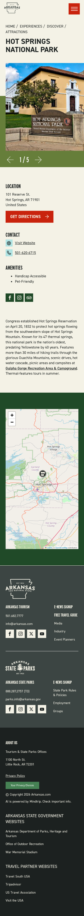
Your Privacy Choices (22, 785)
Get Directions (25, 216)
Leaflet (49, 547)
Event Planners (64, 639)
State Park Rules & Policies (64, 692)
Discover (55, 26)
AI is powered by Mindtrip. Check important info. (38, 801)
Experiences (31, 26)
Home (10, 26)
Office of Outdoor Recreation (25, 844)
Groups (58, 711)
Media (58, 623)
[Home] (12, 9)
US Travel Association (21, 892)
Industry (60, 631)
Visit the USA (14, 900)
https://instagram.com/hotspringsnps (19, 297)
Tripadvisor (13, 884)
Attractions (17, 32)
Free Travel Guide (65, 615)
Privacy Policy (15, 776)
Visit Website (25, 242)
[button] (42, 474)
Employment (61, 703)
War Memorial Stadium (21, 852)
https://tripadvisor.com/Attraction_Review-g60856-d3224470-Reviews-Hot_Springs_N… (29, 297)
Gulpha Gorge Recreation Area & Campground (41, 368)
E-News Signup (63, 606)
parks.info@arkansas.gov (23, 699)
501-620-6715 (25, 252)
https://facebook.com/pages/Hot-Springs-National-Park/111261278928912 (10, 297)
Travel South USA (18, 876)
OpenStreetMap (61, 547)
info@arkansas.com (19, 624)
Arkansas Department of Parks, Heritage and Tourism (36, 833)
